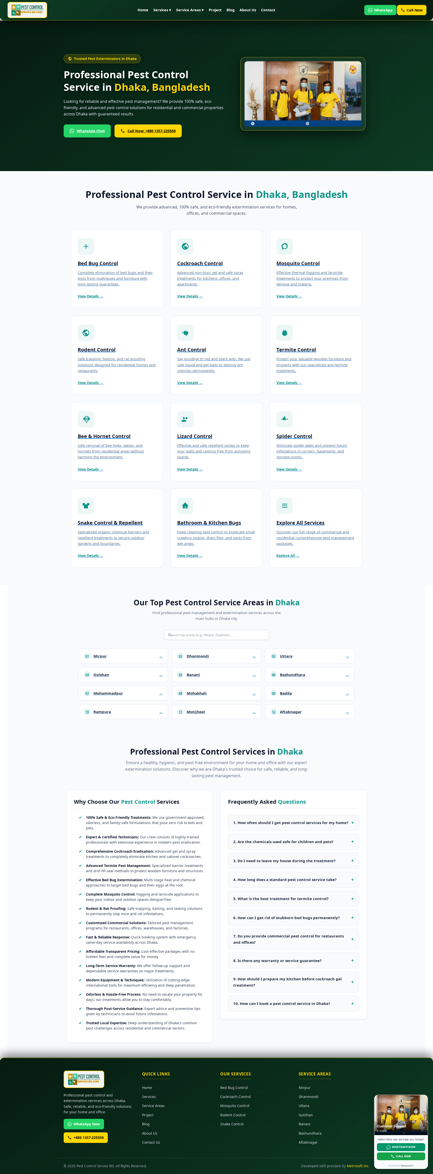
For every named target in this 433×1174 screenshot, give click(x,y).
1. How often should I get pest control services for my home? (290, 822)
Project (215, 9)
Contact (268, 9)
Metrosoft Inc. (358, 1166)
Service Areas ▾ (190, 9)
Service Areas (153, 1106)
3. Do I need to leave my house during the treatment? (284, 860)
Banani (304, 1124)
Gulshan (306, 1115)
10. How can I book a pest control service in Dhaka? (281, 1003)
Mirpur (304, 1087)
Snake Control (232, 1124)
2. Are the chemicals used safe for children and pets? (283, 841)
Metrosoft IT (407, 1165)
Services (149, 1096)
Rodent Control (233, 1115)
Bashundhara (310, 1133)
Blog (231, 9)
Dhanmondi (308, 1096)
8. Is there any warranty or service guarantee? (277, 960)
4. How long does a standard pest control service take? (285, 879)
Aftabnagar (308, 1142)
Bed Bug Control (234, 1087)
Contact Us (151, 1142)
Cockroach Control (235, 1096)
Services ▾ (162, 9)
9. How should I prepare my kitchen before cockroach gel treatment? (287, 982)
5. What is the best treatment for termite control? (281, 898)
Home (143, 9)
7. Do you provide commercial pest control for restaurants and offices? (288, 939)
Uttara (304, 1106)
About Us (248, 9)
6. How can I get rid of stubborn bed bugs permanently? (286, 917)
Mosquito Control (234, 1106)
